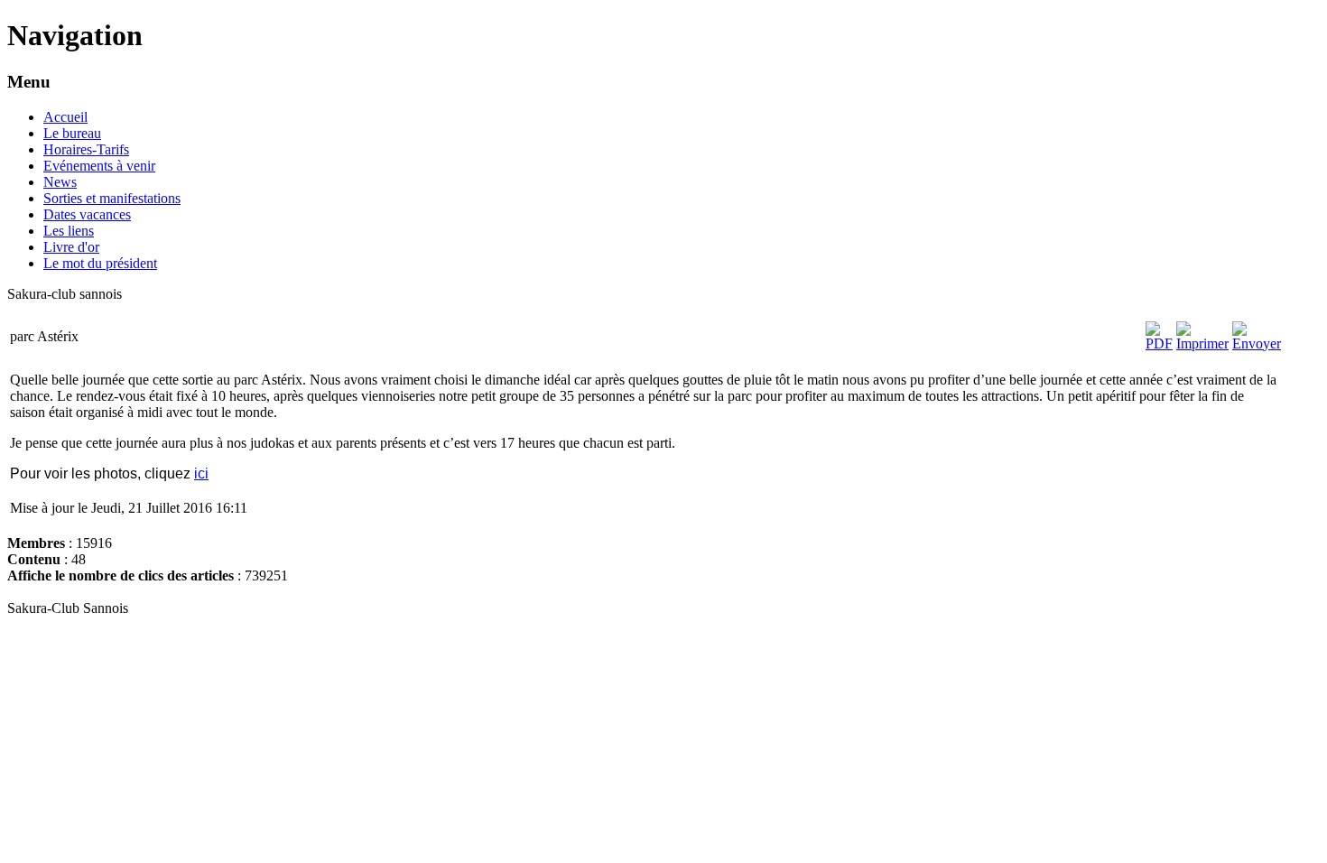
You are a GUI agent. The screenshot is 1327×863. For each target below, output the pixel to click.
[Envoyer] (1256, 343)
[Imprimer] (1202, 343)
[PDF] (1159, 343)
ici (201, 473)
